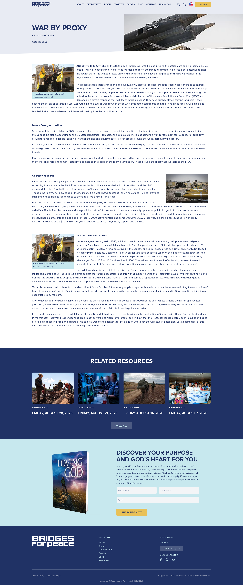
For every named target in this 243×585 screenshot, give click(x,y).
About (80, 4)
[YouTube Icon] (173, 559)
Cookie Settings (53, 576)
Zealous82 (165, 4)
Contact (151, 4)
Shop (140, 4)
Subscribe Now (132, 512)
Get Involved (94, 4)
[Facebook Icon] (161, 559)
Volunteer (104, 560)
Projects (119, 4)
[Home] (41, 4)
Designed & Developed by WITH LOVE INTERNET (121, 581)
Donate (203, 4)
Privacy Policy (38, 576)
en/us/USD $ (170, 548)
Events (131, 4)
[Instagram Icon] (167, 559)
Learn (107, 4)
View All (121, 425)
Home (102, 542)
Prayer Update (40, 407)
